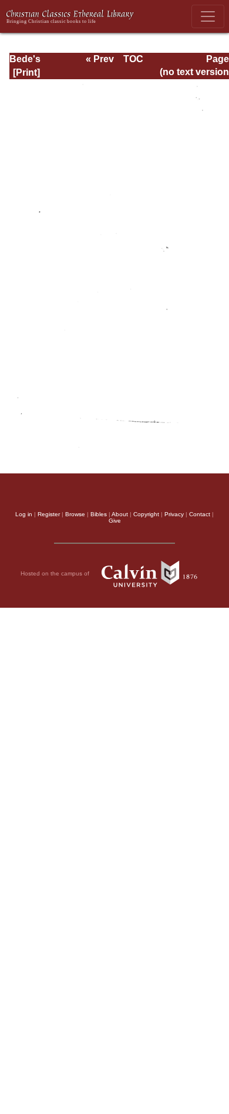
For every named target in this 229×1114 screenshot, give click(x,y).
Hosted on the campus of (56, 573)
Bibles (98, 514)
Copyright (146, 514)
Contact (199, 514)
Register (49, 514)
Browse (75, 514)
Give (115, 520)
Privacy (174, 514)
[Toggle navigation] (207, 16)
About (120, 514)
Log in (23, 514)
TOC (133, 59)
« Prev (100, 59)
